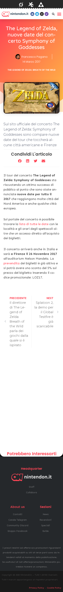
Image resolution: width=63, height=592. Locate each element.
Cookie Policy (54, 588)
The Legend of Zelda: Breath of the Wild (31, 69)
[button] (53, 14)
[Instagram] (42, 14)
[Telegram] (37, 14)
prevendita (12, 263)
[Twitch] (46, 14)
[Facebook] (32, 14)
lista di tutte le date (33, 224)
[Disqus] (31, 400)
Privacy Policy (36, 588)
